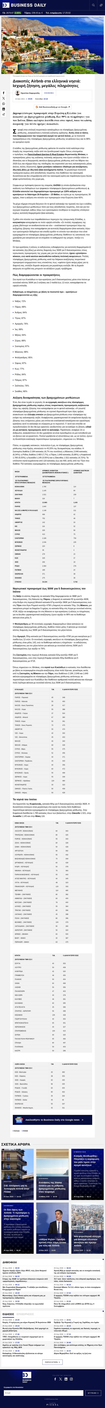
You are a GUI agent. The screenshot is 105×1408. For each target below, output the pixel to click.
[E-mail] (3, 114)
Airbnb (25, 1131)
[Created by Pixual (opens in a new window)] (52, 1404)
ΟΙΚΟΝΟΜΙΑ (49, 93)
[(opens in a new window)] (3, 93)
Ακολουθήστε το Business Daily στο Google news (52, 1120)
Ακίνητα (16, 1131)
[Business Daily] (24, 5)
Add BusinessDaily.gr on (53, 107)
